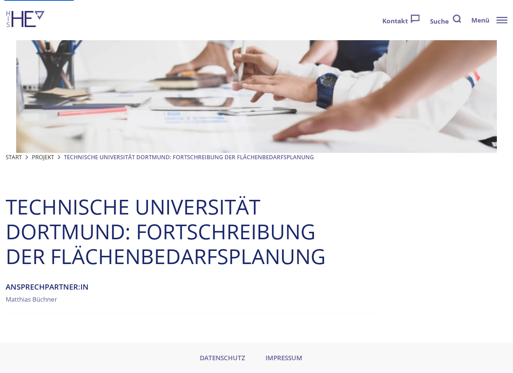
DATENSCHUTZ (222, 357)
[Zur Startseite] (25, 20)
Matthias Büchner (31, 299)
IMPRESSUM (284, 357)
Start (14, 157)
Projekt (43, 157)
